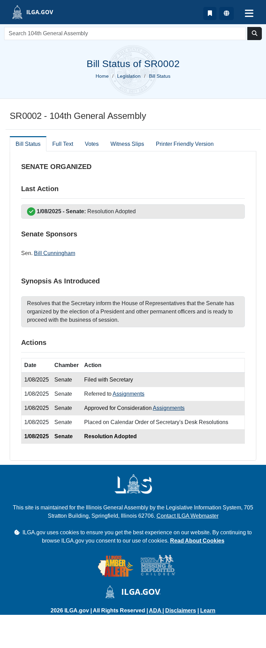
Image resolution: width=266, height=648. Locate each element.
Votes (92, 144)
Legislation (129, 76)
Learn (207, 610)
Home (102, 76)
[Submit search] (254, 33)
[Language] (226, 13)
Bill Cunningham (54, 253)
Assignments (128, 394)
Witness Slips (127, 144)
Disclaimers (180, 610)
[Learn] (209, 13)
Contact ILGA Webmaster (188, 516)
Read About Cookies (197, 541)
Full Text (62, 144)
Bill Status (28, 144)
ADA (155, 610)
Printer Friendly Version (185, 144)
